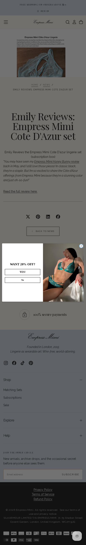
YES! (22, 272)
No (22, 280)
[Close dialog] (81, 246)
